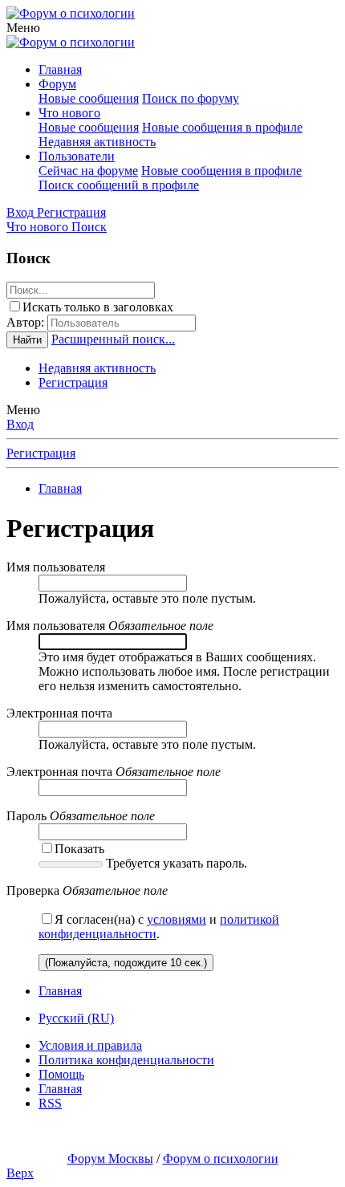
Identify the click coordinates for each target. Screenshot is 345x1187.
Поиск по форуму (190, 98)
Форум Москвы (110, 1158)
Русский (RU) (76, 1018)
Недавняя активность (97, 141)
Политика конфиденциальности (126, 1060)
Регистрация (73, 382)
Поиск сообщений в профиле (119, 185)
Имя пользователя (55, 567)
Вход (20, 424)
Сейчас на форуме (88, 170)
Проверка (32, 890)
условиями (176, 919)
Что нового (69, 113)
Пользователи (77, 156)
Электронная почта (59, 713)
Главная (60, 69)
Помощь (61, 1074)
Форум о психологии (220, 1158)
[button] (23, 28)
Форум (57, 84)
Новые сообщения (89, 98)
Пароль (26, 816)
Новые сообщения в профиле (222, 127)
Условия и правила (90, 1045)
